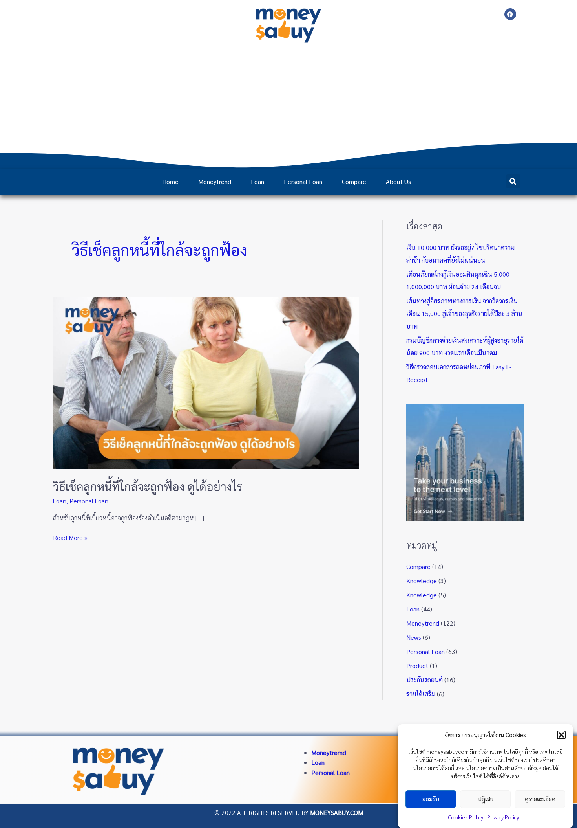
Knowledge (421, 580)
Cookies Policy (465, 817)
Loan (257, 181)
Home (170, 181)
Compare (354, 181)
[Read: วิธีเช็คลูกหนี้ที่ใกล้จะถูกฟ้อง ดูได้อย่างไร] (206, 382)
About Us (398, 181)
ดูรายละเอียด (540, 799)
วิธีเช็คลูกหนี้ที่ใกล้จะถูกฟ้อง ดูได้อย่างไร (148, 486)
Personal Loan (303, 181)
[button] (561, 735)
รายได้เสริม (420, 694)
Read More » (70, 537)
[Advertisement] (288, 106)
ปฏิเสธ (485, 799)
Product (417, 665)
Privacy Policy (503, 817)
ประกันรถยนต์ (424, 680)
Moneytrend (214, 181)
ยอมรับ (430, 799)
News (413, 637)
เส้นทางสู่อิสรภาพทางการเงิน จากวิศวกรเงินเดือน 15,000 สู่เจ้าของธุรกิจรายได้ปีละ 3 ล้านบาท (464, 313)
